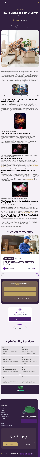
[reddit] (34, 268)
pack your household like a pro (27, 212)
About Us (3, 412)
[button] (4, 2)
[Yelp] (15, 328)
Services (3, 410)
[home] (20, 2)
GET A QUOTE (20, 288)
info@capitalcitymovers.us (20, 319)
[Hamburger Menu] (2, 2)
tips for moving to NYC (29, 179)
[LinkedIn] (31, 454)
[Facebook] (27, 26)
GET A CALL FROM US (20, 293)
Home (2, 408)
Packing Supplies (4, 416)
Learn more (27, 444)
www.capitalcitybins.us (29, 424)
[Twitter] (17, 26)
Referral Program (4, 414)
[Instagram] (22, 26)
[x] (32, 268)
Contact (3, 418)
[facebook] (36, 268)
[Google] (25, 328)
